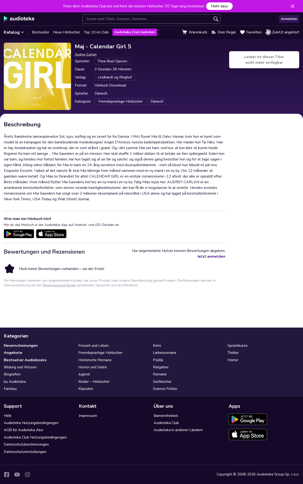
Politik (158, 360)
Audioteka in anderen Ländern (178, 430)
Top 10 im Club (96, 32)
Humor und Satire (92, 367)
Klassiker (85, 388)
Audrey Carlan (86, 54)
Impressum (88, 415)
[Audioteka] (19, 19)
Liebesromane (164, 352)
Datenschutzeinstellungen (25, 452)
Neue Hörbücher (66, 32)
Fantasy (10, 388)
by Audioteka (15, 381)
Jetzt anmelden (211, 256)
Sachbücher (162, 381)
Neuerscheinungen (21, 345)
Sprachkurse (237, 345)
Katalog (12, 32)
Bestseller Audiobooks (25, 360)
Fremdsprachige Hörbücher (100, 352)
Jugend (84, 374)
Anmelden (289, 19)
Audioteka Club (166, 422)
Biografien (12, 374)
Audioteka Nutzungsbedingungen (31, 422)
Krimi (157, 345)
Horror (232, 360)
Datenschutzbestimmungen (26, 444)
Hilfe (8, 415)
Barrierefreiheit (166, 415)
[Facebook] (6, 474)
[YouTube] (17, 474)
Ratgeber (161, 367)
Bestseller (40, 32)
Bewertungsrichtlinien (59, 285)
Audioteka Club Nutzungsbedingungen (35, 437)
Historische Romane (94, 360)
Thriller (233, 352)
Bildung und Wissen (20, 367)
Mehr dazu (219, 6)
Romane (160, 374)
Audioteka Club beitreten (135, 32)
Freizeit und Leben (93, 345)
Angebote (13, 352)
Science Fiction (165, 388)
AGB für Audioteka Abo (23, 430)
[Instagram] (27, 474)
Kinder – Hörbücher (94, 381)
